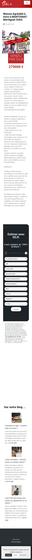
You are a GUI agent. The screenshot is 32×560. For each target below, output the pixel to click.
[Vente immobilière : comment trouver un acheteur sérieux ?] (16, 452)
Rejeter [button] (15, 555)
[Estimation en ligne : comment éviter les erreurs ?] (16, 418)
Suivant (16, 309)
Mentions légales (16, 542)
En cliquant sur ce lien (13, 336)
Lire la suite (13, 443)
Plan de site (16, 539)
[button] (27, 3)
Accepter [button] (8, 555)
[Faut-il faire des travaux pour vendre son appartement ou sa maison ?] (16, 490)
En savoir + (23, 555)
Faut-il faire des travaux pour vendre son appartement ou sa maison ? (16, 500)
